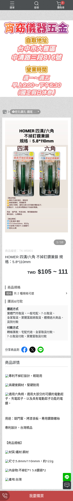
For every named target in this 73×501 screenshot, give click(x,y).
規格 (9, 293)
